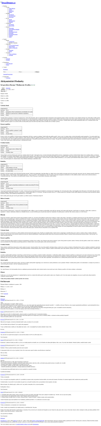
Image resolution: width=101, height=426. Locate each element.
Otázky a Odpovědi (13, 47)
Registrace (5, 69)
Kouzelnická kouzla (13, 34)
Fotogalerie (11, 11)
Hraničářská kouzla (13, 32)
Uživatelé (11, 55)
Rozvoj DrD (11, 25)
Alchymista (11, 28)
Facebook (8, 78)
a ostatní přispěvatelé (39, 420)
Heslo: (20, 71)
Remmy (2, 311)
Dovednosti (11, 14)
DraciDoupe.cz (4, 420)
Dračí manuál (12, 46)
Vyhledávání (11, 41)
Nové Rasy (11, 17)
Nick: (4, 71)
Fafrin (2, 340)
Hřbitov (10, 12)
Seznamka (11, 50)
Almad (33, 420)
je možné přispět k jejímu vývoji (23, 424)
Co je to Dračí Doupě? (14, 45)
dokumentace (36, 424)
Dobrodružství (12, 20)
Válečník (11, 35)
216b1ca (15, 420)
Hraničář (11, 30)
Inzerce (10, 51)
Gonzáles (3, 300)
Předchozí (3, 299)
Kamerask (8, 88)
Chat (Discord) (9, 63)
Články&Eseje (12, 8)
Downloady (11, 24)
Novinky (8, 60)
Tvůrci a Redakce (12, 54)
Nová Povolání (12, 16)
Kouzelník (11, 33)
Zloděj (10, 36)
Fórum (7, 64)
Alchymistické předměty (14, 29)
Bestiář (10, 19)
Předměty (11, 22)
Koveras (2, 319)
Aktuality (8, 58)
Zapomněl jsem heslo (8, 74)
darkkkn (2, 358)
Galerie (10, 9)
